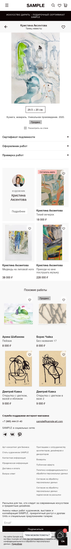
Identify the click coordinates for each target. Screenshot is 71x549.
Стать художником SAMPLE (15, 452)
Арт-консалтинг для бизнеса (15, 446)
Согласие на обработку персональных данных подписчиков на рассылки (48, 491)
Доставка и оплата (11, 468)
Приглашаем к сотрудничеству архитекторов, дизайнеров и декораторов (51, 450)
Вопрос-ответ (8, 473)
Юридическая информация (15, 462)
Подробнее (17, 543)
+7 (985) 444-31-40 (12, 421)
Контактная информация (14, 457)
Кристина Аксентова (33, 25)
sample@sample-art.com (49, 421)
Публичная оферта (45, 464)
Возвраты (41, 459)
